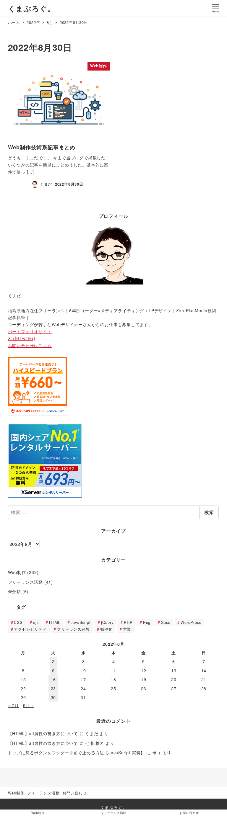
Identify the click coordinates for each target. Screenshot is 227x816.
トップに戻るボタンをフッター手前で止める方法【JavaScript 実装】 (76, 753)
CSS (18, 622)
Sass (165, 622)
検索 (209, 512)
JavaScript (80, 622)
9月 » (28, 705)
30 (53, 697)
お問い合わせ (74, 793)
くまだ (91, 733)
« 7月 (13, 705)
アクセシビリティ (30, 629)
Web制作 (17, 572)
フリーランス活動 (25, 582)
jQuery (107, 622)
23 (53, 688)
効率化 (106, 629)
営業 (127, 629)
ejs (35, 622)
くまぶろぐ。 (31, 8)
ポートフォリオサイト (30, 331)
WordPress (191, 622)
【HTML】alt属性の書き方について (43, 733)
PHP (128, 622)
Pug (146, 622)
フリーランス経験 (73, 629)
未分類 (14, 591)
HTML (54, 622)
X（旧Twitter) (21, 338)
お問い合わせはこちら (30, 345)
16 (53, 679)
